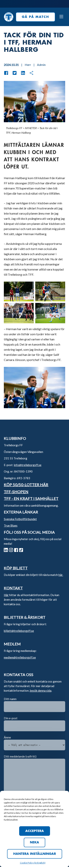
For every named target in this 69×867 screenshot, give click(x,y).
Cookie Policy (27, 862)
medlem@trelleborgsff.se (20, 657)
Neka (34, 842)
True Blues (10, 525)
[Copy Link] (29, 73)
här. (60, 574)
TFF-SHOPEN (16, 491)
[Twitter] (12, 73)
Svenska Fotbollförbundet (20, 519)
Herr (28, 64)
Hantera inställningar (34, 853)
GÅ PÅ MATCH (35, 16)
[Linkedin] (21, 73)
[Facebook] (6, 73)
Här (6, 595)
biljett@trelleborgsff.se (19, 630)
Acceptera (34, 831)
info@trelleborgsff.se (27, 465)
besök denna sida (40, 690)
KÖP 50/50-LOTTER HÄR (26, 484)
